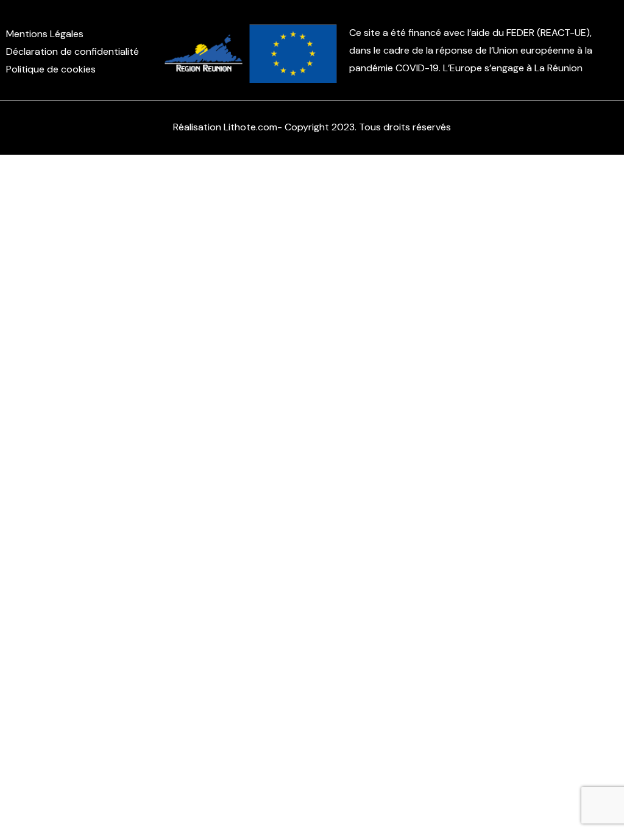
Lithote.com (250, 127)
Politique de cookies (51, 69)
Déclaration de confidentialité (72, 51)
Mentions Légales (44, 33)
